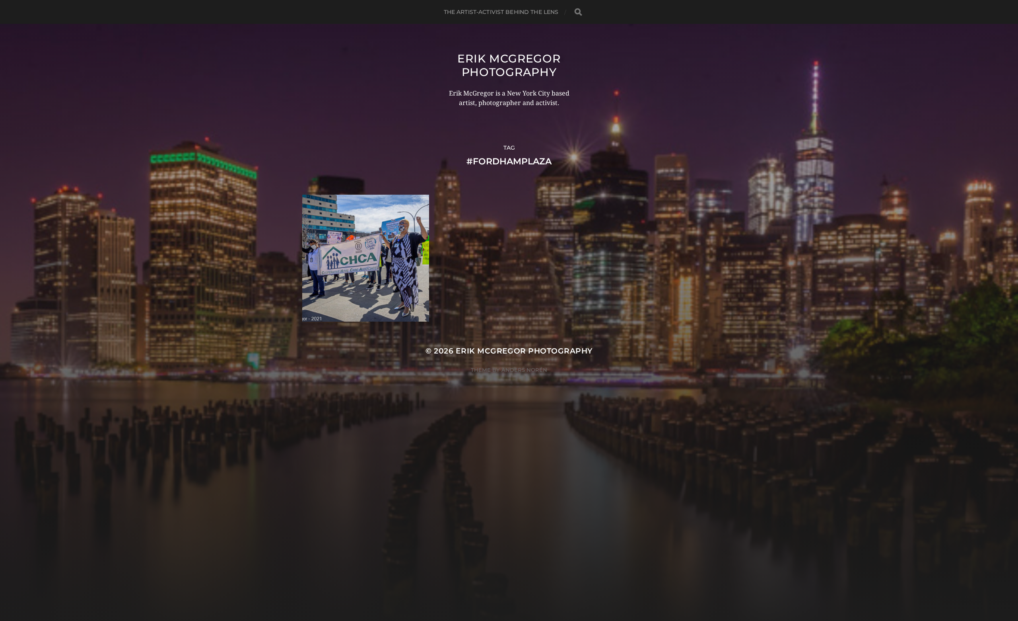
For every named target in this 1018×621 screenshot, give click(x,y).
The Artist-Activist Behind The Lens (501, 12)
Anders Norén (524, 370)
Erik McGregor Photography (508, 65)
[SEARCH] (578, 12)
